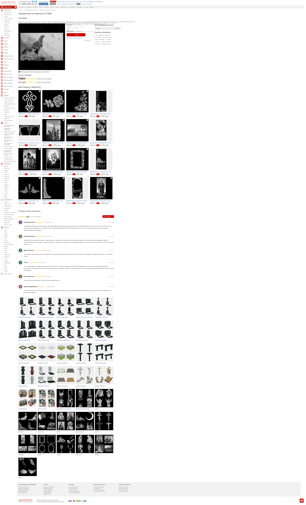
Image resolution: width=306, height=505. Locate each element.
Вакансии (6, 222)
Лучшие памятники (22, 492)
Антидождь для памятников (8, 151)
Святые (6, 193)
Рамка (5, 189)
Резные (6, 16)
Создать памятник (73, 489)
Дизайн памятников (22, 491)
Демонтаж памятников (10, 161)
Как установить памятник (99, 491)
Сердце (6, 260)
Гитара (6, 234)
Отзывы (6, 210)
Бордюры (6, 106)
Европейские (7, 31)
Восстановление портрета (8, 141)
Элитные (6, 29)
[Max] (32, 1)
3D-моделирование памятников (9, 126)
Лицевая (6, 166)
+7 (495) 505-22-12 (28, 4)
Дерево (6, 246)
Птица (5, 240)
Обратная (6, 168)
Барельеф (7, 118)
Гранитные (7, 35)
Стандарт (97, 28)
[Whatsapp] (36, 1)
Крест (5, 252)
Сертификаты (7, 206)
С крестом (6, 22)
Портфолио (7, 208)
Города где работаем (124, 491)
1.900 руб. (55, 145)
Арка (5, 231)
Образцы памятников (99, 489)
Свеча (5, 191)
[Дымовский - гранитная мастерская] (7, 3)
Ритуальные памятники (23, 487)
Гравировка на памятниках (8, 129)
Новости (6, 202)
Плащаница (7, 263)
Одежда (6, 184)
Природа (6, 186)
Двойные (6, 25)
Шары (5, 114)
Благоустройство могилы (8, 154)
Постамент (7, 112)
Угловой (6, 271)
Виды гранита (7, 216)
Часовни (6, 33)
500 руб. (30, 116)
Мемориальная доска (9, 104)
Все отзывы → (108, 216)
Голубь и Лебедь (8, 244)
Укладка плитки (8, 157)
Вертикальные (8, 14)
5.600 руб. (103, 116)
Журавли (6, 242)
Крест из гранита (8, 120)
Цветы (5, 197)
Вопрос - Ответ (8, 224)
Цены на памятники (73, 488)
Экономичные (7, 12)
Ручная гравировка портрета (9, 134)
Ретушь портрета (8, 146)
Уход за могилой (8, 159)
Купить (77, 34)
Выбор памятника (100, 484)
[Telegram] (34, 1)
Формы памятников (123, 489)
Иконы (5, 180)
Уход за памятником (48, 489)
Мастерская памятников (74, 491)
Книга (5, 250)
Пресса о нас (7, 204)
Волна (5, 248)
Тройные (6, 27)
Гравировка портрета (9, 131)
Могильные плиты (9, 99)
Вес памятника (97, 488)
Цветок (6, 236)
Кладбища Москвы (9, 218)
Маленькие (7, 20)
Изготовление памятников (27, 484)
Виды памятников (123, 488)
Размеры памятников (99, 487)
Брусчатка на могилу (9, 108)
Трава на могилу (8, 101)
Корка (5, 269)
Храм (5, 195)
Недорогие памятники (23, 488)
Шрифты (6, 170)
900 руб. (78, 174)
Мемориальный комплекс (24, 489)
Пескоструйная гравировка (8, 144)
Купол (5, 267)
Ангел (5, 172)
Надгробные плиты (9, 116)
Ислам (6, 182)
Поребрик (6, 110)
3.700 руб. (103, 145)
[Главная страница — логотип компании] (25, 500)
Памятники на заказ (73, 487)
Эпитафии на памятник (10, 212)
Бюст (5, 265)
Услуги (46, 484)
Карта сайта (7, 220)
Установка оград (47, 492)
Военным (6, 176)
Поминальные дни (9, 214)
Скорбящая (7, 254)
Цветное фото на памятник (8, 137)
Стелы (5, 258)
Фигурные (6, 256)
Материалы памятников (74, 492)
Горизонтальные (8, 18)
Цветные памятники (123, 487)
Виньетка (6, 174)
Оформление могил (48, 488)
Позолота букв (8, 148)
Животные (7, 178)
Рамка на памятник (9, 97)
